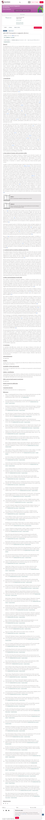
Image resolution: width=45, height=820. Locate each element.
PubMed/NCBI (26, 397)
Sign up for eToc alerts (19, 22)
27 (8, 113)
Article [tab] (5, 27)
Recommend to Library (19, 23)
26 (21, 110)
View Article (15, 410)
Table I (25, 165)
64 (38, 307)
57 (30, 291)
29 (18, 119)
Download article (37, 27)
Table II (33, 175)
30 (33, 125)
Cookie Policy (24, 813)
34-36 (30, 135)
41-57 (29, 165)
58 (7, 210)
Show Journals (22, 14)
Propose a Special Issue (7, 9)
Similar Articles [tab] (17, 27)
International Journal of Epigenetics (11, 6)
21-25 (10, 109)
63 (37, 303)
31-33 (15, 132)
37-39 (28, 138)
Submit (41, 2)
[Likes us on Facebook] (8, 810)
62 (34, 286)
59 (31, 227)
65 (21, 318)
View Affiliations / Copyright (9, 37)
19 (21, 105)
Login (33, 2)
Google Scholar (12, 403)
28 (25, 114)
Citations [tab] (10, 27)
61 (24, 257)
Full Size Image (18, 20)
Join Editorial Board (6, 7)
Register (37, 2)
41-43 (13, 145)
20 (22, 105)
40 (38, 139)
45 (3, 192)
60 (8, 236)
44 (19, 184)
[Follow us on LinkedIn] (6, 810)
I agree (17, 817)
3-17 (19, 91)
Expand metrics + (7, 41)
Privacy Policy (17, 815)
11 (7, 113)
